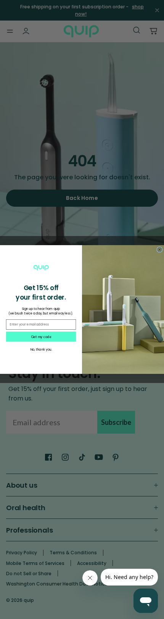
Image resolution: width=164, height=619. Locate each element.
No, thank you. (41, 349)
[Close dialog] (159, 249)
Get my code (41, 336)
